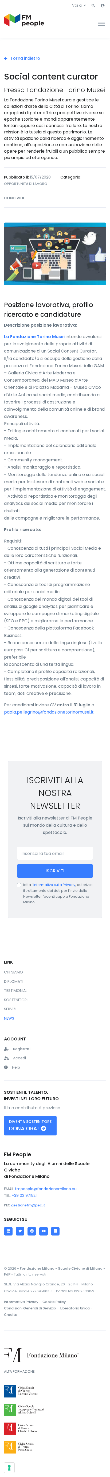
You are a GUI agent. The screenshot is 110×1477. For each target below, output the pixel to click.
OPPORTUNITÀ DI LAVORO (25, 183)
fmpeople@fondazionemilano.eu (46, 1188)
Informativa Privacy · (22, 1302)
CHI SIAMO (13, 972)
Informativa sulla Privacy (54, 884)
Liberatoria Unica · (76, 1308)
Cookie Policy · (55, 1302)
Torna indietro (24, 58)
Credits (10, 1314)
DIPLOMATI (13, 981)
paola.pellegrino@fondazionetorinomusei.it (49, 712)
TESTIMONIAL (15, 990)
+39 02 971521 (24, 1195)
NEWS (9, 1018)
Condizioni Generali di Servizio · (31, 1308)
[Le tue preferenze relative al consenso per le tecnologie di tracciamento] (9, 1468)
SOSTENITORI (16, 1000)
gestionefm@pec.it (28, 1205)
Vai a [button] (77, 5)
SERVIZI (10, 1009)
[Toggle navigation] (101, 23)
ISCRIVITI (55, 871)
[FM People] (24, 23)
